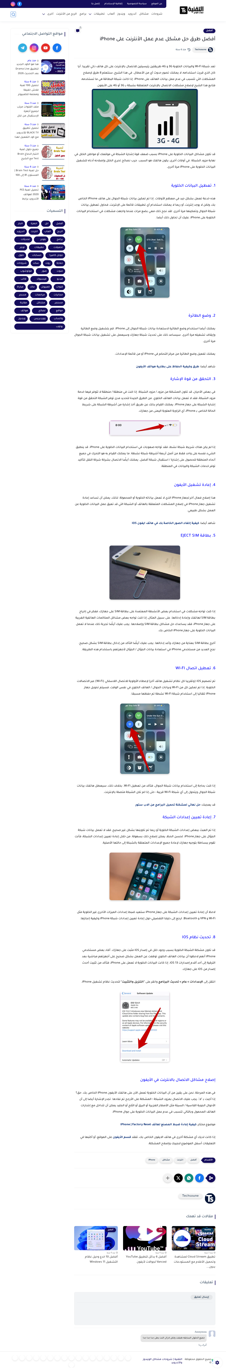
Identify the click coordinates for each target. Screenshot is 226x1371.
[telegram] (22, 47)
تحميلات (58, 247)
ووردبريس (40, 318)
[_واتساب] (78, 1357)
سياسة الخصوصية (137, 4)
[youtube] (45, 47)
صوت (60, 271)
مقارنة (23, 302)
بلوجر (43, 239)
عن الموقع (156, 4)
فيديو (60, 279)
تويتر (22, 247)
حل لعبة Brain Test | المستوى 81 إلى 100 (26, 173)
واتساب (58, 318)
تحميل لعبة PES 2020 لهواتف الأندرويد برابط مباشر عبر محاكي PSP (29, 195)
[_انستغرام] (64, 1357)
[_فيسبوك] (85, 1357)
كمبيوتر (45, 287)
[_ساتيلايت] (15, 1357)
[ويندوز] (106, 1357)
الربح (60, 231)
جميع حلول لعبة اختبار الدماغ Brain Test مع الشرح (28, 154)
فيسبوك (41, 279)
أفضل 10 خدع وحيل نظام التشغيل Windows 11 (101, 1259)
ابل (46, 223)
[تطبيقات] (92, 1357)
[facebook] (19, 4)
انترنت (180, 1160)
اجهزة (34, 223)
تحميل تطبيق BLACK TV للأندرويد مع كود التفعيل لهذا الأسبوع (27, 133)
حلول (21, 255)
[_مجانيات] (71, 1364)
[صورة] (53, 66)
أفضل (209, 31)
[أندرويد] (114, 1357)
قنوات (59, 287)
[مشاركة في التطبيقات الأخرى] (167, 1178)
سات (36, 263)
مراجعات (40, 294)
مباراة (20, 287)
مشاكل (144, 14)
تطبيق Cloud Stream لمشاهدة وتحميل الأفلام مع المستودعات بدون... (194, 1262)
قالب (23, 279)
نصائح (42, 310)
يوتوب (59, 326)
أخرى (50, 14)
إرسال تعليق (201, 1297)
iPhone (151, 1160)
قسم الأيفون (122, 1137)
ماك (32, 287)
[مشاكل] (121, 1357)
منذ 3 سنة (30, 103)
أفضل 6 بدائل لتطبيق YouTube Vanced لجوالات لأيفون (146, 1259)
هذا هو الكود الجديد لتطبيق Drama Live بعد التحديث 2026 (27, 69)
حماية (59, 263)
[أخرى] (36, 1357)
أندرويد (132, 14)
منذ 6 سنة (30, 82)
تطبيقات (99, 14)
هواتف (24, 310)
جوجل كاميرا (56, 255)
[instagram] (13, 4)
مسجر (22, 294)
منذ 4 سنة (30, 186)
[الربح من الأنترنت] (43, 1357)
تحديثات (25, 239)
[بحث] (13, 14)
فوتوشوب (26, 271)
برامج (82, 14)
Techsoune (200, 50)
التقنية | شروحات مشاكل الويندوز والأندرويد (162, 1361)
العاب (47, 231)
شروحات (156, 14)
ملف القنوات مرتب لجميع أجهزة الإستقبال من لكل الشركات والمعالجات (28, 112)
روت (47, 263)
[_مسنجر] (71, 1357)
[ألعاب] (99, 1357)
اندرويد (21, 231)
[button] (199, 1178)
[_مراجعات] (29, 1357)
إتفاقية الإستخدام (113, 4)
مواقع (59, 310)
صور (44, 271)
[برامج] (50, 1357)
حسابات (36, 255)
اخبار (20, 223)
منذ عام (32, 60)
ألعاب (111, 14)
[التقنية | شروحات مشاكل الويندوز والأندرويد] (191, 10)
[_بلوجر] (22, 1357)
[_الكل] (57, 1357)
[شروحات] (128, 1357)
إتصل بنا (95, 4)
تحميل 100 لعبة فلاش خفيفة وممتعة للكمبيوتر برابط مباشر (28, 90)
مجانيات (58, 294)
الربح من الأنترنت (66, 14)
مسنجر (59, 302)
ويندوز (121, 14)
